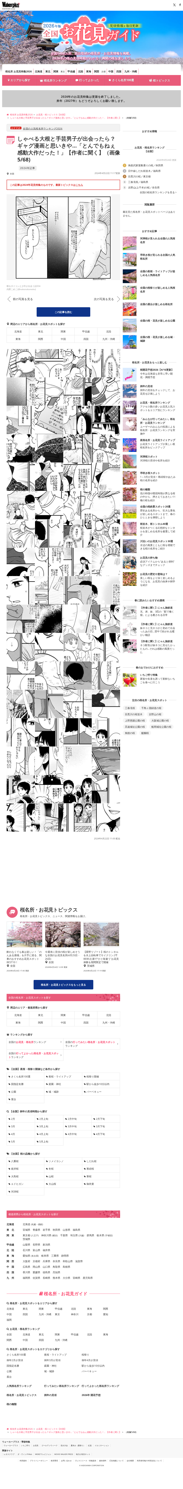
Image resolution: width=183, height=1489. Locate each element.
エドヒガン (17, 1184)
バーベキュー (94, 1091)
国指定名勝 (17, 1084)
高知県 (56, 1272)
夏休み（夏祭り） (78, 1445)
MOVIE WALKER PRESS (63, 1454)
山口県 (46, 1266)
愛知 (105, 1314)
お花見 (35, 1445)
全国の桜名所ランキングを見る (157, 192)
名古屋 (35, 1255)
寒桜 (89, 1176)
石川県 (26, 1250)
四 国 (10, 1272)
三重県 (55, 1255)
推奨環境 (54, 1460)
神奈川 (74, 1314)
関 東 (10, 1235)
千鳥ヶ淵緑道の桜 (151, 708)
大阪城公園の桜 (160, 720)
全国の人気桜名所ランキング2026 (42, 128)
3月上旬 (43, 1126)
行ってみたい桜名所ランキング (61, 1386)
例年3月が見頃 (52, 1360)
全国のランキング (27, 1042)
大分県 (66, 1277)
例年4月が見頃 (90, 1360)
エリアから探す (20, 80)
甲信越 (71, 71)
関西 (96, 71)
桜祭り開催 (92, 1076)
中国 (110, 71)
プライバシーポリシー (39, 1460)
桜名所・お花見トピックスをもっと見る (63, 984)
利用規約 (23, 1460)
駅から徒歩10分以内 (97, 1084)
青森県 (36, 1229)
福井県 (46, 1250)
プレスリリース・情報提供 (85, 1460)
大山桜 (52, 1184)
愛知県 (26, 1255)
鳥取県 (56, 1266)
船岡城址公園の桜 (161, 726)
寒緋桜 (90, 1168)
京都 (103, 71)
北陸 (80, 71)
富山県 (36, 1250)
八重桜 (15, 1161)
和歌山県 (68, 1261)
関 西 (10, 1261)
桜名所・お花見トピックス (22, 1395)
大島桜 (15, 1176)
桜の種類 (12, 1404)
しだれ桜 (91, 1161)
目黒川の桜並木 (133, 714)
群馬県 (90, 1235)
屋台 (13, 1099)
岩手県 (46, 1229)
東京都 (26, 1235)
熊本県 (56, 1277)
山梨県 (26, 1244)
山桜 (51, 1176)
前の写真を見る (23, 299)
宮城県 (26, 1229)
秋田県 (56, 1229)
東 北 (10, 1229)
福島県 (76, 1229)
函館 (40, 1224)
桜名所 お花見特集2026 (18, 71)
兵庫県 (46, 1261)
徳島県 (46, 1272)
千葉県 (64, 1235)
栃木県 (100, 1235)
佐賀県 (36, 1277)
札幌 (34, 1224)
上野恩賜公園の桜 (135, 720)
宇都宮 (109, 1235)
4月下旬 (100, 1134)
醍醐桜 (145, 733)
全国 (9, 1334)
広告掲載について (116, 1460)
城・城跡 (54, 1091)
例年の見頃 (50, 1395)
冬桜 (51, 1168)
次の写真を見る (104, 299)
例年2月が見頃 (15, 1360)
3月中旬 (72, 1126)
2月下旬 (100, 1119)
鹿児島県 (88, 1277)
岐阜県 (45, 1255)
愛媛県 (36, 1272)
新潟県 (46, 1244)
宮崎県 (76, 1277)
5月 (13, 1141)
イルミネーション (102, 1445)
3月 (13, 1126)
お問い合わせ (66, 1460)
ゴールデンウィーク (49, 1445)
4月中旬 (72, 1134)
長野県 (36, 1244)
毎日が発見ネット (83, 1454)
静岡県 (65, 1255)
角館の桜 (130, 733)
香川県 (26, 1272)
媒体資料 (102, 1460)
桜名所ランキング (55, 80)
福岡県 (26, 1277)
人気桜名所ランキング (19, 1386)
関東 (55, 71)
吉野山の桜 (155, 714)
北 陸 (10, 1250)
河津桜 (15, 1191)
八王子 (35, 1235)
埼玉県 (74, 1235)
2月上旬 (43, 1119)
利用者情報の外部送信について (149, 1460)
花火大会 (64, 1445)
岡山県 (36, 1266)
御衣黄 (90, 1184)
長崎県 (46, 1277)
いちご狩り (25, 1445)
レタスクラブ (9, 1454)
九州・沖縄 (130, 71)
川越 (81, 1235)
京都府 (36, 1261)
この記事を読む (63, 312)
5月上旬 (43, 1141)
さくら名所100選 (123, 80)
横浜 (55, 1235)
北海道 (38, 71)
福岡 (9, 1319)
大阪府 (26, 1261)
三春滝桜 (130, 708)
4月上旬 (43, 1134)
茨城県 (26, 1239)
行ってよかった (89, 80)
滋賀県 (79, 1261)
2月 (13, 1119)
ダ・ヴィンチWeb (25, 1454)
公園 (13, 1091)
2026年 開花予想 (91, 1395)
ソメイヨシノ (56, 1161)
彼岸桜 (15, 1168)
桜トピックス (161, 80)
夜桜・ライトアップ (60, 1076)
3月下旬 (100, 1126)
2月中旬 (72, 1119)
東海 (88, 71)
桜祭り (85, 1354)
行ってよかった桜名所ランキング (100, 1386)
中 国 (10, 1266)
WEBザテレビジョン (43, 1454)
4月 (13, 1134)
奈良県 (56, 1261)
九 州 (10, 1277)
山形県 (66, 1229)
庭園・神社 (55, 1084)
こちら (79, 184)
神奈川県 (46, 1235)
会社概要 (130, 1460)
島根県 (66, 1266)
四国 (118, 71)
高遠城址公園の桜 (135, 726)
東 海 (10, 1255)
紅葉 (90, 1445)
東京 (63, 71)
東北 (47, 71)
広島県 (26, 1266)
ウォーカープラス (11, 1445)
